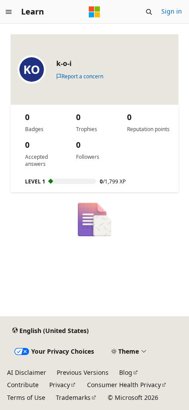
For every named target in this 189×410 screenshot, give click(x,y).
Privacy (59, 385)
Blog (125, 372)
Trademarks (73, 397)
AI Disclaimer (26, 372)
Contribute (23, 385)
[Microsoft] (94, 12)
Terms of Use (26, 397)
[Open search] (149, 12)
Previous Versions (83, 372)
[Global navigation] (9, 12)
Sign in (171, 11)
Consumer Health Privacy (124, 385)
